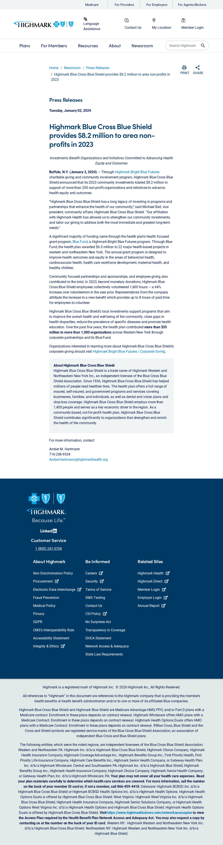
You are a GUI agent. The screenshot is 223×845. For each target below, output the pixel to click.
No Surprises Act (98, 621)
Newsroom (72, 67)
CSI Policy (93, 613)
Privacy (38, 613)
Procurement (43, 581)
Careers (91, 573)
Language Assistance (91, 26)
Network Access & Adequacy (107, 646)
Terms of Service (98, 589)
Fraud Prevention (46, 597)
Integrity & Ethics (46, 646)
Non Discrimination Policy (53, 573)
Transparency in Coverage (105, 630)
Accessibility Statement (51, 638)
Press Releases (97, 67)
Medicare (92, 4)
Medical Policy (44, 605)
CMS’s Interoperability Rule (53, 630)
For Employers (156, 4)
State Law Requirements (104, 654)
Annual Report (148, 605)
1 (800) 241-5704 (48, 548)
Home (53, 67)
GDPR (37, 621)
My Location (161, 27)
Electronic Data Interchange (54, 589)
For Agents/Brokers (192, 4)
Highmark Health (151, 573)
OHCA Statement (98, 638)
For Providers (124, 4)
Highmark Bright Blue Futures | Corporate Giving (129, 351)
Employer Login (150, 597)
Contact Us (133, 27)
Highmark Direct (150, 581)
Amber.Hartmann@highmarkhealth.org (79, 459)
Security (91, 581)
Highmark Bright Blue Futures (137, 171)
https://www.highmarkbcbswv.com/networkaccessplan (149, 812)
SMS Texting (95, 597)
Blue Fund (80, 241)
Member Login (192, 27)
